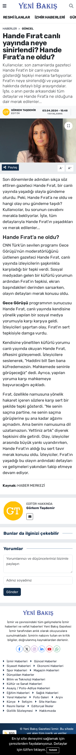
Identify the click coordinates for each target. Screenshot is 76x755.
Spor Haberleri (17, 670)
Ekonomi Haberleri (50, 666)
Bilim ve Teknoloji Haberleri (26, 679)
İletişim (27, 702)
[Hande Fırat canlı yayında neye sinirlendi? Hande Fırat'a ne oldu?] (38, 140)
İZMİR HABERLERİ (50, 17)
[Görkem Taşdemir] (13, 510)
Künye (11, 702)
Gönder (12, 592)
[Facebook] (19, 649)
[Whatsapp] (57, 649)
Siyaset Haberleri (19, 666)
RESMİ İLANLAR (16, 17)
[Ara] (71, 6)
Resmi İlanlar (16, 706)
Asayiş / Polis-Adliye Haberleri (28, 688)
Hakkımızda (47, 711)
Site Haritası (47, 702)
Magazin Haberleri (46, 670)
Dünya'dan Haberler (20, 675)
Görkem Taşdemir (40, 508)
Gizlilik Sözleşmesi (20, 711)
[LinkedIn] (42, 649)
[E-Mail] (29, 516)
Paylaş (12, 167)
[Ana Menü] (4, 6)
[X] (27, 649)
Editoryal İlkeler (42, 706)
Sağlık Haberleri (47, 693)
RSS (11, 733)
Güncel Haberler (45, 661)
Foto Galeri (41, 697)
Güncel (27, 28)
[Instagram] (34, 649)
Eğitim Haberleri (18, 693)
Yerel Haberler (17, 697)
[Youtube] (49, 649)
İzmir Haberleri (17, 661)
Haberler (10, 28)
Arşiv (59, 697)
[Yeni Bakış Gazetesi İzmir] (37, 5)
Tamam (53, 750)
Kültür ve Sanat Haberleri (24, 684)
